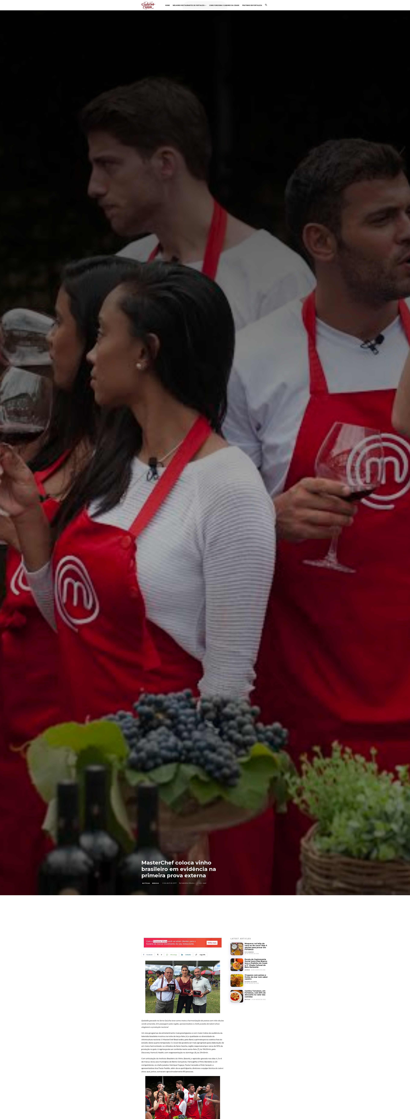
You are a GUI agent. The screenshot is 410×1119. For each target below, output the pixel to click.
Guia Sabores (249, 952)
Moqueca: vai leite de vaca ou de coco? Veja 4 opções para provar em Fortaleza (256, 946)
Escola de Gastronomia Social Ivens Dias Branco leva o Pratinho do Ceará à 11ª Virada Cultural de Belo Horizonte (256, 963)
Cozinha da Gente (251, 981)
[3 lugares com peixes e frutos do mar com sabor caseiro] (237, 980)
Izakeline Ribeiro (187, 883)
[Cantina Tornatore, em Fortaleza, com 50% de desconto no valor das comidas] (237, 996)
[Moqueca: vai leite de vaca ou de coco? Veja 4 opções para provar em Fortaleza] (237, 949)
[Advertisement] (205, 911)
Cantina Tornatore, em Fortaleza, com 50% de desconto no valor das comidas (255, 994)
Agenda (247, 970)
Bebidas (155, 883)
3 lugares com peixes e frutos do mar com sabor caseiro (256, 977)
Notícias (146, 883)
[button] (266, 5)
